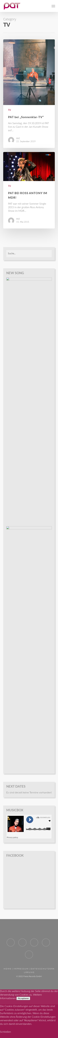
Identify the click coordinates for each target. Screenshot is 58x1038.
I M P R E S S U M (21, 969)
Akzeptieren (23, 998)
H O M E (7, 969)
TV (9, 110)
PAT (18, 138)
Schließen (5, 1032)
